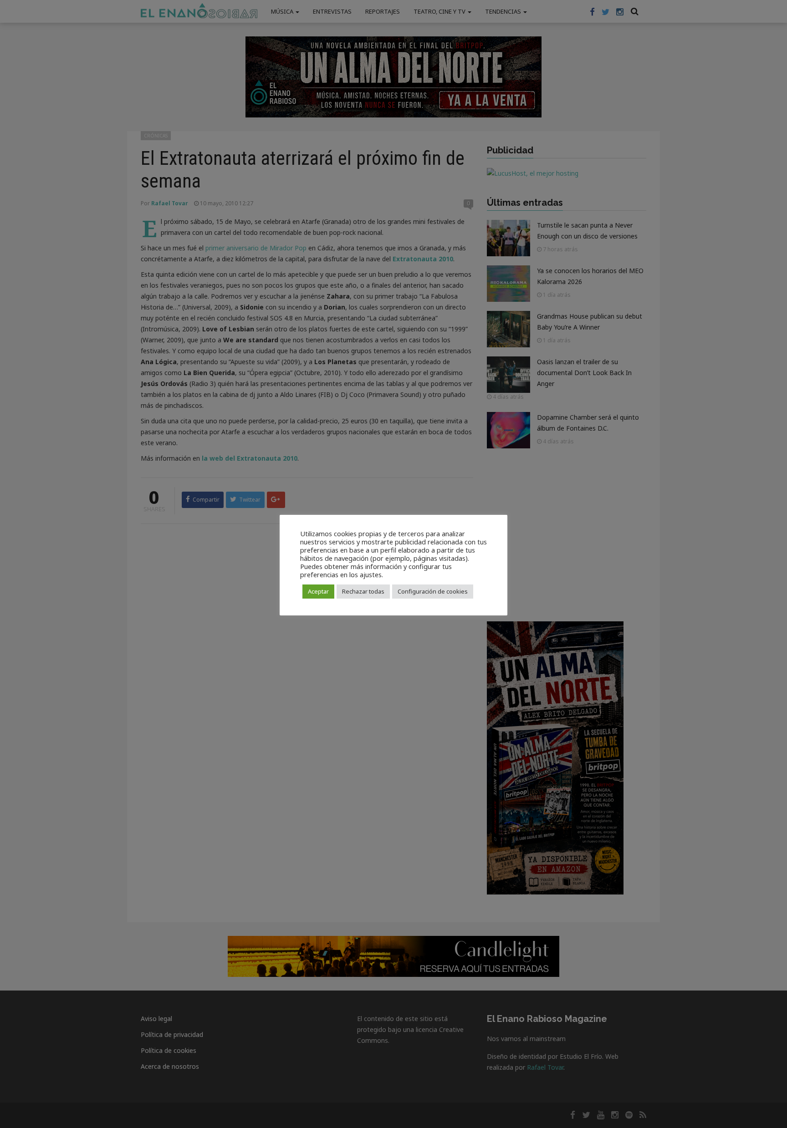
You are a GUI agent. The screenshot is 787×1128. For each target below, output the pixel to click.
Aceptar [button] (318, 591)
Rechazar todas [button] (363, 591)
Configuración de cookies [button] (433, 591)
